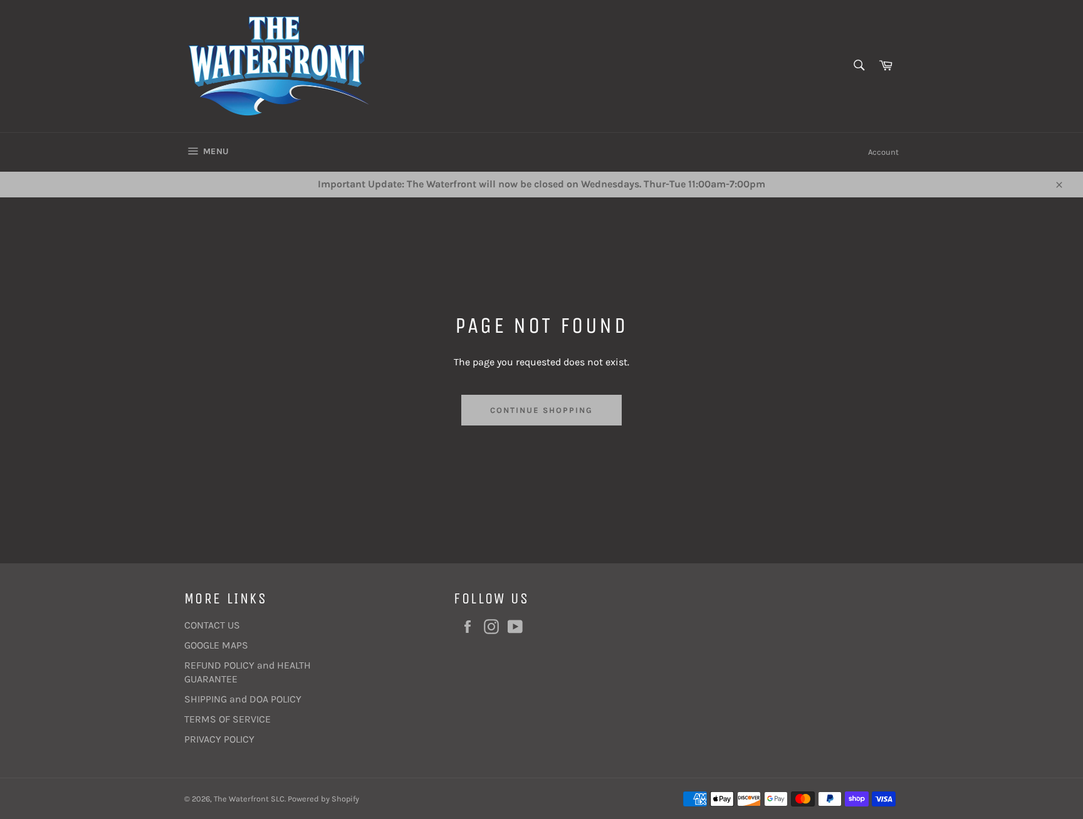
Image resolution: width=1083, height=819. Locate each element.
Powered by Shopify (323, 798)
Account (883, 152)
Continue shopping (541, 410)
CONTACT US (212, 625)
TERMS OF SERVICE (227, 719)
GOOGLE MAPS (216, 645)
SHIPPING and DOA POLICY (242, 699)
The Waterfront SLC (249, 798)
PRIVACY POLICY (219, 739)
